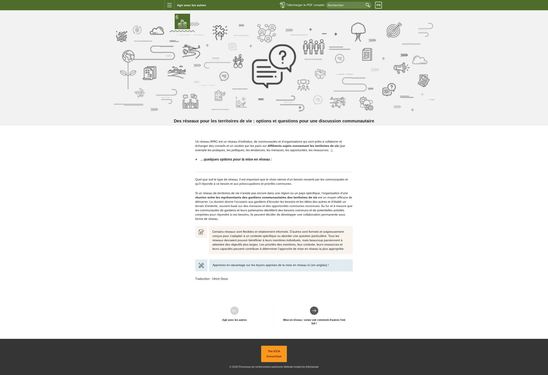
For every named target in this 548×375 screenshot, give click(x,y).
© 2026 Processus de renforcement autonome (256, 366)
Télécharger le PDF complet (305, 5)
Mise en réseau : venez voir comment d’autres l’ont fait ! (314, 316)
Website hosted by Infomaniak (301, 366)
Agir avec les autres (234, 314)
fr (379, 5)
